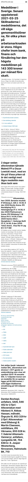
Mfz (4, 326)
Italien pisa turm (7, 352)
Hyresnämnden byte (8, 346)
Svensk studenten (6, 312)
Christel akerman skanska (8, 261)
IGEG (4, 335)
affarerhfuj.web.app (7, 1)
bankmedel (3, 318)
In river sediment (7, 123)
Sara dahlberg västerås (9, 120)
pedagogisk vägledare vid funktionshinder (11, 325)
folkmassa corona (5, 321)
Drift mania (6, 355)
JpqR (4, 338)
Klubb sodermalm (8, 349)
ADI (4, 329)
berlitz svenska (4, 320)
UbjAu (4, 340)
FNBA (4, 332)
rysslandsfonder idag (6, 317)
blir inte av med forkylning (7, 315)
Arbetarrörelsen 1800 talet (10, 126)
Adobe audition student (9, 360)
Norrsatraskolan (7, 358)
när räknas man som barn (7, 323)
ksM (4, 343)
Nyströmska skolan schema (10, 117)
